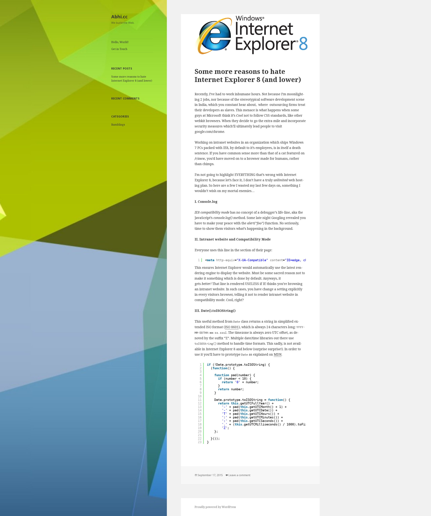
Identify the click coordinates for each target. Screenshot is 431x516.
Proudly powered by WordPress (215, 507)
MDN (277, 354)
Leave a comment (239, 475)
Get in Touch (119, 49)
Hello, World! (120, 42)
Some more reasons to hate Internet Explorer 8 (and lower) (248, 75)
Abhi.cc (119, 16)
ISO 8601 (232, 327)
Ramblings (118, 124)
